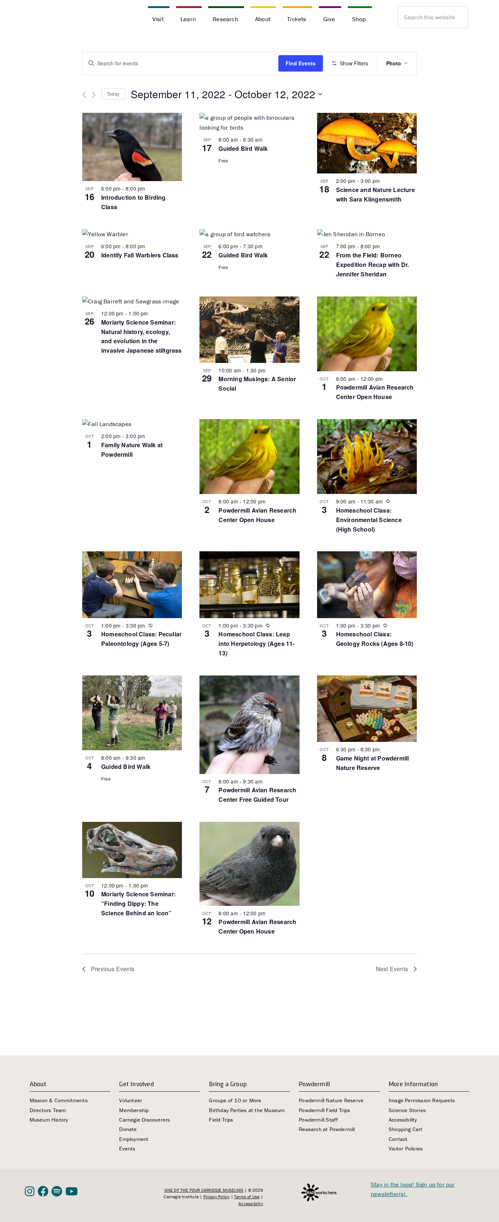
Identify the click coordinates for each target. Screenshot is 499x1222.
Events (127, 1148)
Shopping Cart (406, 1129)
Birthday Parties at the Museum (247, 1110)
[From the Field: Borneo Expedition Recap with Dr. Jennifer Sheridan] (367, 234)
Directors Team (48, 1110)
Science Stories (407, 1110)
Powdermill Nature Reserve (331, 1100)
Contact (398, 1138)
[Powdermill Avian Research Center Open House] (367, 333)
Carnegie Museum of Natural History (61, 18)
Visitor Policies (406, 1148)
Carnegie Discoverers (144, 1119)
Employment (133, 1138)
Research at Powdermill (327, 1129)
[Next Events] (94, 94)
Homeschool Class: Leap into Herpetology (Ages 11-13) (256, 643)
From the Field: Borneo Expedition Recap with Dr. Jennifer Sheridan (372, 264)
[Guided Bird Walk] (249, 122)
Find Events (301, 63)
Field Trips (221, 1119)
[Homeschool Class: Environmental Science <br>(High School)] (367, 456)
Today (113, 94)
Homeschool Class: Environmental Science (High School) (369, 519)
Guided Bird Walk (243, 148)
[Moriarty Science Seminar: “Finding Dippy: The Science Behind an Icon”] (132, 850)
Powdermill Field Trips (324, 1110)
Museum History (49, 1119)
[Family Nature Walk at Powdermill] (132, 424)
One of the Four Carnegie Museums (203, 1190)
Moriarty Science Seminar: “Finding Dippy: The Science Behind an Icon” (138, 903)
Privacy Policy (216, 1196)
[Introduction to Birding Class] (132, 147)
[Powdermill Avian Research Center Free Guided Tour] (249, 724)
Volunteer (130, 1100)
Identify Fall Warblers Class (140, 255)
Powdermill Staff (318, 1119)
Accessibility (403, 1119)
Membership (134, 1110)
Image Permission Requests (422, 1100)
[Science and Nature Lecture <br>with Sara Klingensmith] (367, 143)
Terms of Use (246, 1196)
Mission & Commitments (59, 1100)
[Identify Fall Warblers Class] (132, 234)
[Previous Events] (84, 94)
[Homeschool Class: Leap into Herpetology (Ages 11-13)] (249, 584)
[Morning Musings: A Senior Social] (249, 329)
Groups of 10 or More (235, 1100)
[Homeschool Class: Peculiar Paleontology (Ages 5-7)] (132, 584)
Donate (128, 1129)
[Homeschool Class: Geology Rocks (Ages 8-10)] (367, 584)
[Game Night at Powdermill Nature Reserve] (367, 708)
